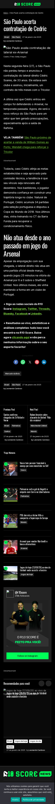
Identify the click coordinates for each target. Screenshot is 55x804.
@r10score (21, 592)
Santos (7, 431)
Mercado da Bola (12, 374)
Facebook (21, 313)
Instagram (19, 308)
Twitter (32, 308)
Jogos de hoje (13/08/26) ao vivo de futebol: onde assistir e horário (35, 569)
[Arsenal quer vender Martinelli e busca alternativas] (10, 547)
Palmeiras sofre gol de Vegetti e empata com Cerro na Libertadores (35, 490)
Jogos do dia (35, 741)
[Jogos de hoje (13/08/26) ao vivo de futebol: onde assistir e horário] (10, 573)
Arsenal (24, 548)
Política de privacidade (33, 799)
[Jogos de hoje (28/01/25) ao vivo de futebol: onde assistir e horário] (27, 721)
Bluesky (9, 313)
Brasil (6, 37)
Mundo (34, 431)
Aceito (15, 799)
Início (6, 13)
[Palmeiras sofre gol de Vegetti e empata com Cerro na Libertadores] (10, 495)
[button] (5, 4)
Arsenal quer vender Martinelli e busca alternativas (33, 543)
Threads (44, 308)
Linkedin (36, 313)
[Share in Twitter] (12, 396)
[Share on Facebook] (6, 396)
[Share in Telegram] (18, 396)
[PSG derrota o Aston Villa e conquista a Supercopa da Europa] (10, 521)
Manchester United (39, 426)
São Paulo (16, 37)
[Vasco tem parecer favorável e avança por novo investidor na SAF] (10, 469)
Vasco (23, 470)
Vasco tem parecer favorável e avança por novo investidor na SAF (34, 464)
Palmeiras (16, 426)
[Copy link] (24, 396)
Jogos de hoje (27, 574)
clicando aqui (20, 337)
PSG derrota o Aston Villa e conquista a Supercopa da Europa (34, 516)
